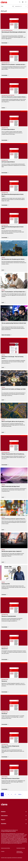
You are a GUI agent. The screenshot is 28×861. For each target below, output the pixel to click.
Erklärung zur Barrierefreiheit (20, 852)
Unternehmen (4, 815)
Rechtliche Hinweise (21, 848)
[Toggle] (26, 811)
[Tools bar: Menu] (25, 2)
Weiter (19, 794)
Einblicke (3, 811)
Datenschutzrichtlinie (5, 848)
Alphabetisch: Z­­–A (18, 6)
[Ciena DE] (4, 803)
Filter (2, 6)
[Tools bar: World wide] (23, 2)
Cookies (2, 851)
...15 (15, 794)
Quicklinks (3, 823)
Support (3, 819)
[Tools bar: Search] (20, 2)
